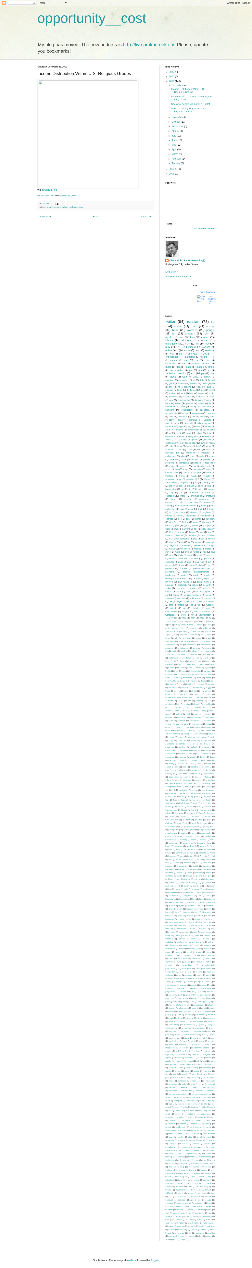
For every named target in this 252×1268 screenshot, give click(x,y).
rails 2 (195, 1038)
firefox (189, 806)
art (166, 651)
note (179, 975)
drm (167, 773)
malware (203, 929)
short (179, 591)
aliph (209, 635)
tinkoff (168, 1177)
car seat (200, 697)
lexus (167, 912)
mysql (196, 552)
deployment (170, 750)
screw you (173, 1084)
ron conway (192, 1068)
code (207, 360)
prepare (183, 568)
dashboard (206, 740)
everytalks (193, 436)
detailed (208, 750)
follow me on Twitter (204, 228)
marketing (189, 357)
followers (179, 813)
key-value (174, 896)
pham (167, 1001)
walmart (189, 1219)
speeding (206, 1124)
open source (204, 982)
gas (179, 823)
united (208, 1196)
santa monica (203, 582)
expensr (183, 793)
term (204, 1160)
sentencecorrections (201, 1094)
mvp (187, 552)
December (177, 85)
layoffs (181, 906)
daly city (182, 740)
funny (184, 439)
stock (208, 595)
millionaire (173, 945)
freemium (210, 519)
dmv (209, 763)
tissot (201, 1177)
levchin (200, 909)
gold (176, 829)
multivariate (170, 456)
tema (196, 1160)
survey (181, 420)
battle (212, 664)
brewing (211, 684)
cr (170, 433)
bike (175, 674)
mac (207, 343)
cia (210, 707)
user (212, 373)
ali (202, 635)
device (182, 754)
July (174, 135)
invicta (208, 873)
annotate (169, 641)
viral (167, 1213)
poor (189, 1011)
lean (208, 449)
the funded (192, 390)
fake (182, 796)
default (194, 747)
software (169, 1117)
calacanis (183, 694)
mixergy (207, 945)
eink (177, 780)
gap (209, 820)
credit (188, 433)
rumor (187, 1071)
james (171, 882)
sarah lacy (195, 1077)
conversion (195, 720)
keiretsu (189, 892)
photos (185, 413)
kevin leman (202, 892)
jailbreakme (209, 879)
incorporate (182, 866)
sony (212, 1117)
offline (186, 978)
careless (169, 701)
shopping (178, 1101)
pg (210, 998)
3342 (182, 621)
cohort (179, 714)
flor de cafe (205, 810)
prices (179, 1018)
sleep (188, 591)
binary (201, 674)
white (203, 1229)
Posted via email (46, 196)
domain (198, 400)
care (209, 697)
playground (199, 1005)
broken (185, 687)
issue (212, 535)
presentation (193, 459)
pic (190, 370)
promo (212, 1028)
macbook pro (172, 453)
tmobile (181, 605)
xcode (209, 1236)
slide (204, 1107)
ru (213, 322)
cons (171, 720)
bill (182, 674)
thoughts (210, 601)
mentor (182, 939)
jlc (205, 886)
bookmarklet (170, 681)
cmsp (204, 711)
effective (207, 777)
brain (203, 681)
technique (169, 1160)
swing (212, 1150)
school (195, 585)
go (169, 829)
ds (170, 512)
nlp (189, 972)
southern (186, 1120)
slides (212, 1107)
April (174, 149)
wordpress (170, 615)
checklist (208, 704)
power (178, 1015)
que (179, 1038)
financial (179, 806)
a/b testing (170, 482)
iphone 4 (200, 876)
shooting (208, 1097)
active (209, 625)
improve (187, 863)
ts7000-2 (169, 1193)
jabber (187, 879)
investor (169, 449)
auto (212, 654)
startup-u (211, 1130)
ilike (167, 863)
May (174, 144)
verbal (212, 390)
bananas (169, 664)
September (178, 126)
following (191, 813)
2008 (172, 173)
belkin (168, 671)
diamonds (169, 757)
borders (183, 681)
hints (179, 446)
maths (187, 935)
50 (169, 625)
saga (194, 1074)
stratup (192, 1140)
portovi (198, 1011)
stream (202, 1140)
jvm (204, 889)
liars (177, 912)
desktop (197, 750)
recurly (168, 1051)
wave (170, 1226)
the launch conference (200, 1167)
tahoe (208, 1153)
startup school (196, 1130)
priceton (189, 1018)
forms (183, 816)
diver (212, 760)
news (198, 350)
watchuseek (171, 611)
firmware (207, 806)
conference (204, 499)
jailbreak (194, 383)
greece (193, 833)
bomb (208, 678)
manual (171, 932)
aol (196, 641)
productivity (174, 1024)
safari (175, 1074)
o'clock (194, 558)
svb (204, 1150)
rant (193, 1041)
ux (178, 347)
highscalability (208, 529)
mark (195, 932)
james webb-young (188, 882)
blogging (199, 489)
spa (208, 1120)
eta (166, 790)
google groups (204, 829)
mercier (194, 939)
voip (209, 1213)
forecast (211, 813)
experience (184, 380)
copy (178, 724)
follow (167, 813)
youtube (190, 479)
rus (206, 333)
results (168, 1061)
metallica (169, 942)
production (170, 575)
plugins (211, 1005)
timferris (208, 1173)
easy (188, 773)
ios (180, 449)
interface (169, 873)
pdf (209, 562)
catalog (199, 701)
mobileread (170, 949)
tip (186, 1177)
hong (192, 853)
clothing (194, 711)
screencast (195, 1081)
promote (172, 1031)
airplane (183, 635)
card (167, 430)
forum (207, 816)
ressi (209, 1058)
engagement (176, 783)
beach (181, 668)
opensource (170, 985)
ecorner (186, 777)
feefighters (184, 803)
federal (184, 800)
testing (204, 357)
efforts (168, 780)
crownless (200, 734)
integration (193, 869)
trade (209, 1183)
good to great (188, 829)
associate (169, 654)
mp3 (178, 955)
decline (182, 747)
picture (181, 565)
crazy (198, 730)
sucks (186, 472)
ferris (195, 803)
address (207, 628)
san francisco (185, 582)
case (207, 492)
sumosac (186, 1147)
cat (189, 701)
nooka (199, 972)
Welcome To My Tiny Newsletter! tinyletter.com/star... (188, 110)
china (195, 707)
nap (205, 552)
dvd (181, 773)
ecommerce (209, 773)
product (205, 337)
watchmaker (193, 1223)
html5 (198, 446)
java (195, 538)
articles (184, 651)
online (168, 350)
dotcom (176, 770)
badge (191, 661)
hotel (212, 853)
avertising (186, 658)
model (182, 949)
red (177, 1051)
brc (181, 684)
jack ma (197, 879)
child (187, 707)
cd (209, 701)
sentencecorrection (178, 1094)
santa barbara (179, 1077)
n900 (179, 962)
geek (194, 823)
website (206, 476)
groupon (207, 525)
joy (169, 889)
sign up (211, 1101)
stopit (199, 1137)
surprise (177, 1150)
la (210, 403)
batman (202, 664)
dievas (203, 757)
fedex (195, 800)
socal (198, 591)
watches (192, 330)
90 (175, 625)
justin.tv (195, 889)
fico (202, 803)
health (212, 443)
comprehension (195, 430)
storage (169, 598)
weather (180, 1226)
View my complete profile (178, 276)
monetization (194, 949)
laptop (201, 902)
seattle (184, 1087)
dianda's (182, 757)
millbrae (211, 942)
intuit (203, 535)
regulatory (169, 1054)
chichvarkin (196, 496)
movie (208, 952)
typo (213, 1193)
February (177, 158)
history (181, 532)
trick (203, 390)
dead (202, 744)
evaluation (183, 790)
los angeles (176, 370)
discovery (170, 436)
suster (187, 1150)
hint (171, 532)
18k (175, 618)
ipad (190, 449)
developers (170, 754)
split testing (195, 1127)
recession (184, 1048)
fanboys (207, 796)
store (209, 1137)
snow (177, 1114)
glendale (207, 439)
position (208, 1011)
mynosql (169, 962)
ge (186, 823)
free (182, 337)
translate (179, 1186)
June (175, 140)
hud (170, 859)
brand (212, 681)
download (194, 770)
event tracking (208, 790)
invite (179, 876)
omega (179, 982)
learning (211, 906)
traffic (182, 476)
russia (196, 1071)
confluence (210, 717)
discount (172, 760)
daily (171, 740)
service (193, 588)
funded (211, 380)
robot (198, 1064)
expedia (172, 793)
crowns (211, 734)
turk (199, 605)
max (197, 935)
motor (198, 952)
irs (172, 879)
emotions (187, 780)
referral (186, 1051)
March (175, 154)
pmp (209, 565)
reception (169, 1048)
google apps (190, 443)
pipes (191, 565)
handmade (174, 843)
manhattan (170, 406)
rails (194, 416)
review (178, 326)
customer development (185, 505)
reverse (169, 582)
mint (197, 945)
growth (189, 836)
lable (201, 899)
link (182, 542)
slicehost (194, 1107)
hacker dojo (170, 840)
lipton (200, 915)
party (200, 991)
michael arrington (196, 942)
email (181, 436)
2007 (193, 618)
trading (168, 1186)
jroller (186, 889)
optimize (207, 558)
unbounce (195, 1196)
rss (194, 466)
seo (177, 469)
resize (200, 1058)
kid (200, 896)
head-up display (191, 849)
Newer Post (44, 216)
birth (176, 678)
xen (167, 1239)
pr (182, 459)
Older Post (147, 216)
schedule (182, 1081)
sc (209, 370)
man (213, 929)
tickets (204, 1170)
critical (199, 433)
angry (208, 638)
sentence (210, 350)
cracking (205, 347)
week (200, 1226)
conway (168, 724)
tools (188, 1180)
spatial (183, 1124)
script (193, 1084)
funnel (195, 522)
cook (180, 502)
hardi (167, 846)
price (171, 387)
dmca (200, 763)
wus (182, 1236)
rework (190, 1061)
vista (183, 1213)
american (187, 638)
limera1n (169, 915)
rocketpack (210, 1064)
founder (186, 350)
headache (207, 849)
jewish (186, 886)
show (201, 1101)
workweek (172, 1236)
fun (174, 333)
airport (172, 486)
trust (193, 1190)
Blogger (154, 1260)
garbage (169, 823)
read (171, 1044)
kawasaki (172, 892)
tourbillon (169, 1183)
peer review (183, 998)
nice (181, 972)
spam (208, 469)
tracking (169, 476)
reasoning (210, 463)
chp (203, 707)
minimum (187, 945)
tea (200, 601)
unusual (169, 1200)
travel (189, 1186)
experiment (205, 515)
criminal (208, 730)
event (194, 790)
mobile (208, 549)
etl (173, 790)
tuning (180, 1193)
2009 (172, 169)
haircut (203, 840)
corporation (197, 724)
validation (197, 1206)
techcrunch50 (205, 1157)
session (206, 588)
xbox (200, 1236)
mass (177, 935)
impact (168, 535)
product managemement (196, 572)
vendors (169, 1210)
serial (167, 1097)
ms (195, 955)
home (189, 446)
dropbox (211, 509)
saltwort (203, 1074)
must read (182, 958)
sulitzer (196, 1143)
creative (207, 502)
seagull (211, 1084)
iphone (169, 340)
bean (189, 668)
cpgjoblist (178, 730)
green (195, 525)
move (168, 552)
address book (171, 631)
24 (210, 618)
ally (176, 638)
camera (188, 697)
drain (200, 509)
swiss (171, 1153)
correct (209, 724)
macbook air (205, 922)
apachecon (170, 645)
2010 (172, 81)
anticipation (184, 641)
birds (167, 678)
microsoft (190, 453)
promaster (186, 1028)
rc (179, 387)
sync (180, 1153)
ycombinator (205, 615)
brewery (200, 684)
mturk (177, 552)
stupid (212, 1140)
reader (207, 575)
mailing (185, 545)
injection (207, 866)
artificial (193, 651)
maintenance (199, 545)
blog (192, 337)
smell (167, 1114)
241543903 (170, 621)
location (181, 919)
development (184, 400)
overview (193, 988)
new (171, 555)
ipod (210, 876)
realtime (182, 1044)
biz (189, 489)
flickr (202, 380)
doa (184, 767)
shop (167, 1101)
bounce (194, 681)
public (177, 1034)
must (171, 958)
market (172, 549)
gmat (194, 326)
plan (170, 1005)
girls (189, 826)
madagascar (196, 925)
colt (188, 714)
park (192, 991)
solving (191, 1117)
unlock (173, 608)
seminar (199, 1091)
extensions (206, 793)
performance (171, 413)
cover (167, 730)
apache (207, 641)
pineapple (202, 1001)
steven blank (171, 472)
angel (200, 486)
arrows (208, 648)
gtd (198, 836)
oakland (189, 975)
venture (179, 1210)
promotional (198, 1031)
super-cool (209, 598)
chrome (173, 499)
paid (189, 562)
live (209, 915)
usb (208, 608)
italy (178, 879)
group (168, 836)
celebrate (169, 704)
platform (179, 1005)
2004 (184, 618)
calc (197, 694)
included (207, 863)
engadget (210, 780)
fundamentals (171, 820)
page (180, 562)
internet (180, 873)
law (198, 449)
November (177, 117)
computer (188, 499)
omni (190, 982)
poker (212, 1008)
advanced (195, 631)
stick (171, 1137)
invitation (169, 876)
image (188, 367)
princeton (210, 413)
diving (171, 763)
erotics (208, 787)
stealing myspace (192, 595)
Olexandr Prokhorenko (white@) (187, 260)
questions (182, 416)
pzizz (212, 1034)
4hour (212, 621)
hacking (183, 840)
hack (167, 403)
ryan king (207, 1071)
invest (199, 873)
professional (189, 1024)
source (173, 1120)
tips (193, 1177)
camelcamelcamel (173, 697)
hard (209, 843)
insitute (179, 535)
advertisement (204, 423)
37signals (188, 423)
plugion (172, 1008)
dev (184, 363)
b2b (167, 661)
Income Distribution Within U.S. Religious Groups (187, 90)
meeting (169, 939)
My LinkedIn (171, 272)
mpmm (187, 955)
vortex (178, 1216)
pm (200, 370)
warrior (209, 1219)
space (208, 591)
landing (179, 902)
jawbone (169, 886)
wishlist (211, 1233)
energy (198, 780)
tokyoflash (170, 1180)
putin (204, 1034)
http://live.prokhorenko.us (149, 44)
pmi (204, 1008)
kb (181, 892)
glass (197, 826)
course (198, 727)
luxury (191, 922)
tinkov (178, 1177)
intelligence (206, 869)
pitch (200, 565)
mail (209, 925)
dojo (167, 770)
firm (198, 806)
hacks (193, 840)
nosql (199, 555)
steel (188, 1134)
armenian (197, 648)
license (186, 912)
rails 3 (205, 1038)
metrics (197, 549)
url (184, 608)
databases (184, 744)
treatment (200, 1186)
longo (197, 919)
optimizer (169, 562)
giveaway (206, 522)
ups (191, 1200)
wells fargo (183, 1229)
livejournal (169, 919)
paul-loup (199, 562)
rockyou (172, 1068)
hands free (188, 843)
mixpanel (205, 453)
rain (213, 1038)
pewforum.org (49, 189)
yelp (174, 1239)
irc (166, 879)
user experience (184, 1203)
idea (178, 367)
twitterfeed (202, 1193)
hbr (195, 529)
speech (194, 1124)
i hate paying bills (184, 859)
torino (196, 1180)
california (200, 396)
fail (197, 343)
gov (177, 525)
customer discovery (197, 737)
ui (214, 357)
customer (169, 380)
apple (168, 337)
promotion (184, 1031)
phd (176, 1001)
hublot (192, 532)
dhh (191, 754)
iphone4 (189, 403)
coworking (193, 502)
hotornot (172, 856)
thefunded (170, 1170)
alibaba (190, 486)
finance (198, 519)
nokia (180, 555)
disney (194, 760)
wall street (177, 1219)
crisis (212, 396)
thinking (192, 1170)
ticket (208, 472)
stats (212, 416)
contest (168, 502)
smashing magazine (185, 1110)
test (171, 353)
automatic (173, 658)
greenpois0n (206, 833)
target (179, 601)
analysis (173, 393)
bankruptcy (170, 489)
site (205, 1104)
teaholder (180, 1157)
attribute (193, 654)
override (180, 988)
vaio (187, 1206)
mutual (208, 958)
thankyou (182, 1163)
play (189, 1005)
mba (183, 406)
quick (195, 575)
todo (191, 605)
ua (170, 1196)
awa (209, 486)
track (188, 1183)
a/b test (207, 479)
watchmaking (209, 1223)
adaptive (194, 628)
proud (168, 1034)
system (190, 1153)
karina (212, 889)
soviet (198, 1120)
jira (194, 886)
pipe (213, 1001)
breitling (189, 684)
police (171, 1011)
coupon (187, 727)
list (189, 542)
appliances (191, 645)
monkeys (208, 949)
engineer (207, 512)
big (182, 489)
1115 (167, 618)
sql (166, 595)
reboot (208, 1044)
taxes (180, 390)
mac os (198, 542)
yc (180, 479)
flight (193, 810)
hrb (197, 856)
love (213, 919)
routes (177, 1071)
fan (198, 796)
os (210, 985)
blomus (211, 489)
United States (187, 625)
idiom (199, 859)
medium (207, 935)
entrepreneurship (173, 787)
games (195, 439)
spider (168, 1127)
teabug (168, 1157)
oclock (208, 975)
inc (197, 863)
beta (184, 671)
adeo (204, 482)
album (194, 635)
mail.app (169, 929)
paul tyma (169, 998)
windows (206, 611)
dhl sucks (207, 754)
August (176, 131)
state (170, 1134)
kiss (208, 896)
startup (210, 326)
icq (209, 532)
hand (212, 840)
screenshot (210, 1081)
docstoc (194, 767)
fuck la (185, 522)
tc (194, 601)
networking (187, 965)
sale (209, 387)
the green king (176, 1167)
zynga (182, 1239)
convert (207, 720)
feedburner (170, 803)
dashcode (169, 744)
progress (169, 463)
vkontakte (199, 1213)
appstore (169, 648)
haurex (203, 846)
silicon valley (194, 1104)
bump (186, 691)
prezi (170, 1018)
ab (180, 353)
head (178, 849)
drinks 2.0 (207, 770)
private (182, 1021)
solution (180, 1117)
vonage (168, 1216)
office (183, 456)
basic (197, 426)
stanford (169, 390)
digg (182, 509)
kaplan (204, 340)
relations (183, 1054)
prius (171, 416)
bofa (199, 678)
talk (170, 601)
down (190, 509)
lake (170, 902)
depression (185, 750)
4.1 (203, 621)
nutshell (183, 558)
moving (168, 955)
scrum (201, 1084)
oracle (194, 985)
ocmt (167, 978)
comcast (207, 714)
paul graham (206, 995)
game (171, 383)
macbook (210, 542)
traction (198, 1183)
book (175, 330)
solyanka (202, 1117)
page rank (206, 988)
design (206, 353)
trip (210, 1186)
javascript (206, 882)
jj (200, 886)
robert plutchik (186, 1064)
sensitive (211, 1091)
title (209, 1177)
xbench (191, 1236)
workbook (170, 479)
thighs (182, 1170)
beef (210, 668)
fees (180, 519)
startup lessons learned (176, 1130)
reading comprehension (176, 578)
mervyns (206, 939)
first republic (171, 810)
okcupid (196, 978)
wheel (194, 1229)
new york (186, 968)
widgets (185, 611)
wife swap (179, 1233)
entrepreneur (172, 357)
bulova (177, 691)
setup (176, 1097)
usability (196, 608)
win (195, 611)
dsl (174, 773)
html (213, 856)
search (172, 1087)
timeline (184, 1173)
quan (171, 1038)
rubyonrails (205, 466)
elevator (194, 512)
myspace (206, 406)
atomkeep (187, 340)
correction (170, 363)
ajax (181, 486)
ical (201, 532)
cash (180, 701)
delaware (206, 747)
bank (183, 393)
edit (196, 777)
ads (213, 482)
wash (167, 1223)
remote (196, 578)
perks (194, 998)
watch (193, 476)
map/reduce (184, 932)
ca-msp (208, 691)
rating (201, 1041)
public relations (191, 1034)
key (213, 892)
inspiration (170, 869)
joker (212, 886)
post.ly (168, 1015)
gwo (176, 529)
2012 (172, 72)
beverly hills (194, 671)
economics (174, 777)
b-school (207, 658)
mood (167, 952)
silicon (181, 1104)
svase (196, 1150)
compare (178, 430)
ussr (167, 1206)
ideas (208, 446)
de (194, 744)
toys (180, 1183)
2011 (172, 76)
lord (205, 919)
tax (187, 601)
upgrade (181, 1200)
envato (188, 787)
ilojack (176, 863)
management (172, 343)
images (200, 367)
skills (185, 1107)
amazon (190, 333)
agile (167, 635)
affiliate (208, 631)
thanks (172, 1163)
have (212, 846)
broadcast (173, 687)
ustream (177, 1206)
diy (192, 763)
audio (204, 654)
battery (208, 426)
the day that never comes (203, 1163)
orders (203, 985)
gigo (181, 826)
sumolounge (171, 1147)
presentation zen (201, 568)
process (211, 1021)
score (168, 469)
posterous (197, 413)
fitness (184, 810)
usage (208, 1200)
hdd (170, 849)
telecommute (184, 1160)
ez (194, 380)
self (204, 1087)
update (174, 360)
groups (49, 207)
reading (187, 387)
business (191, 347)
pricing (199, 1018)
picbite (191, 1001)
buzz (194, 691)
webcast (191, 1226)
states (179, 1134)
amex (198, 638)
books (212, 393)
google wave (171, 833)
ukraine (207, 420)
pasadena (204, 410)
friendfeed (173, 522)
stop (190, 1137)
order (202, 456)
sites (177, 1107)
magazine (173, 545)
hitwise (168, 853)
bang (179, 664)
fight (188, 519)
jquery (177, 889)
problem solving (196, 1021)
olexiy (167, 982)
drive (208, 400)
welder (171, 1229)
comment (169, 717)
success (181, 598)
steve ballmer (209, 1134)
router (168, 1071)
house (190, 856)
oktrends (207, 978)
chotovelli (210, 496)
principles (210, 1018)
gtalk (167, 529)
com (196, 714)
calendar (187, 396)
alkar (167, 638)
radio (186, 1038)
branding (172, 684)
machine (169, 925)
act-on (200, 625)
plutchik (195, 1008)
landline (190, 902)
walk (167, 1219)
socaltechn (190, 1114)
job (202, 538)
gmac (212, 826)
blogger (201, 393)
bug (171, 492)
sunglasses (199, 1147)
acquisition (185, 482)
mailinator (181, 929)
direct (212, 757)
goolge (184, 833)
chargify (196, 704)
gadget (186, 820)
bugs (167, 691)
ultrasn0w (181, 1196)
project (184, 575)
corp (186, 724)
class (177, 711)
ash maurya (206, 651)
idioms (208, 859)
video (173, 376)
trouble (168, 1190)
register (208, 1051)
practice (188, 1015)
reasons (195, 1044)
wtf (192, 615)
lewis (209, 909)
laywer (191, 906)
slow (170, 1110)
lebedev (172, 542)
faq (166, 800)
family (190, 796)
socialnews (206, 1114)
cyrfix (212, 737)
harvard (186, 529)
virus (175, 1213)
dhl (197, 754)
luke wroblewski (176, 922)
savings (169, 585)
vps (194, 1216)
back (182, 661)
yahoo (176, 423)
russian (193, 322)
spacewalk (170, 1124)
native (208, 962)
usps (209, 1203)
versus (200, 1210)
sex (184, 1097)
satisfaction (209, 1077)
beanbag (200, 668)
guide (168, 367)
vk (190, 1213)
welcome (211, 1226)
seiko (167, 588)
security (207, 585)
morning (178, 952)
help (171, 446)
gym (203, 443)
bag (189, 426)
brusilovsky (197, 687)
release (199, 387)
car (196, 360)
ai (174, 635)
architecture (183, 648)
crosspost (187, 734)
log (190, 919)
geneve (203, 823)
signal (171, 1104)
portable (173, 459)
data (209, 433)
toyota (202, 373)
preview (211, 1015)
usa (81, 207)
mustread (196, 958)
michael (180, 942)
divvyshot (182, 763)
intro (190, 873)
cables (168, 694)
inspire (181, 869)
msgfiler (211, 955)
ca (181, 492)
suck (185, 1143)
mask (167, 935)
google (210, 330)
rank (185, 1041)
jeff (178, 886)
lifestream (206, 912)
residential (189, 1058)
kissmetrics (184, 899)
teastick (191, 1157)
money (193, 406)
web (184, 376)
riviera (212, 1061)
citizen (168, 711)
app (186, 360)
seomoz (180, 588)
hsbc (205, 856)
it (169, 538)
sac (167, 1074)
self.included (186, 1091)
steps (196, 1134)
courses (207, 727)
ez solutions (170, 796)
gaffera (132, 1260)
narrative (198, 962)
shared (168, 591)
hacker (208, 836)
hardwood (191, 846)
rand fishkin (174, 1041)
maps (212, 545)
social (203, 416)
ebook (197, 773)
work (183, 615)
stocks (180, 1137)
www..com (207, 292)
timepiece (196, 1173)
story (171, 420)
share (185, 469)
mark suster (206, 932)
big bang (208, 671)
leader (200, 906)
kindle (211, 367)
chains (187, 704)
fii (177, 350)
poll (213, 383)
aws (197, 658)
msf (202, 955)
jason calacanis (181, 538)
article (174, 651)
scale (171, 1081)
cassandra (170, 496)
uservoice (199, 1203)
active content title (174, 628)
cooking (211, 430)
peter (203, 998)
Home (96, 216)
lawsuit (172, 906)
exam (179, 515)
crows (171, 737)
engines (192, 783)
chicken (177, 707)
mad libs (182, 925)
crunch (181, 737)
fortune (195, 816)
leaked (211, 538)
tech (193, 373)
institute (182, 383)
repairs (207, 578)
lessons (189, 909)
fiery (209, 803)
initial (195, 866)
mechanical (184, 549)
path (180, 995)
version (190, 1210)
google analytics (173, 443)
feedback (207, 800)
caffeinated (194, 492)
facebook (206, 436)
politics (180, 1011)
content (181, 720)
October (176, 121)
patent (171, 995)
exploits (194, 793)
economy (180, 512)
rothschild (207, 1068)
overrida (169, 988)
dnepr (168, 767)
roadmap (172, 1064)
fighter (168, 806)
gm (204, 826)
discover (183, 760)
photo (204, 383)
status (176, 595)
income (57, 207)
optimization (187, 410)
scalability (182, 585)
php (183, 1001)
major (192, 929)
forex (172, 816)
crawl (189, 730)
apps (181, 426)
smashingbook (204, 1110)
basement (190, 664)
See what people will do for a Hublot (190, 104)
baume (171, 668)
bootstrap (173, 396)
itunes (201, 403)
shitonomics (194, 1097)
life (196, 912)
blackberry (187, 678)
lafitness (211, 899)
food (201, 813)
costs (167, 727)
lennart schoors (176, 909)
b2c (174, 661)
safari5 (185, 1074)
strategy (181, 1140)
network (168, 965)
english (206, 783)
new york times (203, 968)
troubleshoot (181, 1190)
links (180, 915)
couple (177, 727)
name (187, 962)
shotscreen (191, 1101)
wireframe (199, 1233)
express (169, 519)
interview (192, 535)
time (171, 605)
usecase (169, 1203)
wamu (199, 1219)
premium (169, 568)
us (199, 1200)
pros (209, 1031)
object (199, 975)
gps (185, 525)
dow (185, 770)
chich (167, 707)
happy (200, 843)
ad (196, 482)
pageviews (170, 991)
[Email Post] (56, 203)
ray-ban (211, 1041)
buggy (208, 687)
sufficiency (195, 598)
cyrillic (204, 505)
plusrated (183, 1008)
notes (171, 558)
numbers (169, 410)
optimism (184, 985)
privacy (172, 1021)
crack (178, 433)
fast (175, 800)
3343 (191, 621)
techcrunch (194, 420)
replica (168, 1058)
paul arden (191, 995)
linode (190, 915)
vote (187, 1216)
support (197, 472)
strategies (169, 1140)
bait (199, 661)
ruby (167, 347)
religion (65, 207)
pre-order (199, 1015)
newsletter (170, 972)
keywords (188, 896)
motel (189, 952)
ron (181, 1068)
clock (185, 711)
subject (173, 1143)
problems (169, 572)
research (184, 466)
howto (178, 403)
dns (176, 767)
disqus (204, 760)
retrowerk (179, 1061)
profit (201, 1024)
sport (208, 1127)
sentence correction (175, 373)
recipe (172, 466)
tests (212, 1160)
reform (197, 1051)
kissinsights (170, 899)
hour (182, 856)
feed (167, 439)
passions (211, 991)
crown (207, 377)
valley (208, 1206)
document (206, 767)
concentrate (195, 717)
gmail (167, 525)
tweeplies (210, 605)
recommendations (202, 1048)
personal (169, 565)
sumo (207, 1143)
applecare (170, 426)
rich (197, 1061)
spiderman (180, 1127)
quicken (197, 463)
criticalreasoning (172, 734)
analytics (192, 353)
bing (210, 674)
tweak (190, 1193)
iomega (188, 876)
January (176, 163)
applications (206, 645)
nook (189, 555)
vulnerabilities (205, 1216)
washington (179, 1223)
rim (204, 1061)
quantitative (183, 463)
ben (176, 671)
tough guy (207, 1180)
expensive (191, 515)
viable (209, 1210)
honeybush (181, 853)
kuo (194, 899)
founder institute (201, 363)
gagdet (198, 820)
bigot (167, 674)
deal (171, 400)
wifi (190, 1233)
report (178, 1058)
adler (185, 631)
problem (207, 459)
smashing (197, 469)
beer (191, 393)
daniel (193, 740)
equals (198, 787)
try (200, 1190)
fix (175, 439)
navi (213, 552)
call (208, 694)
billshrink (191, 674)
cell (178, 704)
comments (181, 717)
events (168, 515)
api (181, 645)
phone (212, 456)
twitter (170, 322)
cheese (183, 496)
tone (180, 1180)
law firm (211, 902)
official (176, 978)
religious (74, 207)
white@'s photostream (213, 301)
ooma (192, 456)
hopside (202, 853)
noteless (211, 555)
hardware (178, 846)
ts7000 (208, 1190)
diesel (192, 757)
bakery (208, 661)
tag (199, 1153)
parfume (182, 991)
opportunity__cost (91, 18)
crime (168, 505)
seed (195, 1087)
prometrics (200, 1028)
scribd (184, 1084)
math (187, 343)
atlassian (182, 654)
